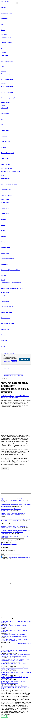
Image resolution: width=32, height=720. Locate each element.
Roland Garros (5, 130)
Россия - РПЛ (5, 202)
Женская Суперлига (7, 79)
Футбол (3, 199)
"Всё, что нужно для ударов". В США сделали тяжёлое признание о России (14, 526)
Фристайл (4, 340)
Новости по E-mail (9, 686)
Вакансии (24, 686)
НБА (2, 48)
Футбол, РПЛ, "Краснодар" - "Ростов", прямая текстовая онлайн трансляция (14, 639)
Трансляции (4, 18)
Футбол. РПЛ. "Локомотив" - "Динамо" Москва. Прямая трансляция (14, 668)
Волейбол (3, 71)
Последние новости (6, 13)
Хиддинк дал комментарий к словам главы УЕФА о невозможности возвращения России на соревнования (15, 532)
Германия (3, 236)
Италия (3, 230)
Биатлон (3, 52)
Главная (3, 7)
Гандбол (3, 83)
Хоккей (3, 280)
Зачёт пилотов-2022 (6, 178)
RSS (2, 686)
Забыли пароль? (13, 557)
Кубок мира (4, 55)
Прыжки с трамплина (7, 323)
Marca (8, 432)
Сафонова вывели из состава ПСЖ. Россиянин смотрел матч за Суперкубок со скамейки (14, 499)
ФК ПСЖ (22, 396)
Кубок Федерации (6, 164)
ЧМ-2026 (3, 275)
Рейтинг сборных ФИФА (8, 258)
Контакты (3, 687)
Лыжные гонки (5, 102)
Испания (3, 219)
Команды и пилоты (6, 195)
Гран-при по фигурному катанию (10, 171)
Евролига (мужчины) (7, 42)
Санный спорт (5, 329)
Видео (2, 24)
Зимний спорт (5, 292)
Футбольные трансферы (12, 397)
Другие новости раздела (24, 643)
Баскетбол (4, 34)
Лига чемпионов (5, 247)
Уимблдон (4, 136)
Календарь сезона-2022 (7, 189)
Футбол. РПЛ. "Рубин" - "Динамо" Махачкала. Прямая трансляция (13, 682)
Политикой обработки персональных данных (10, 361)
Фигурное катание (6, 168)
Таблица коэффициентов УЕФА (10, 270)
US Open (3, 147)
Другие (3, 346)
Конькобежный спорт (7, 306)
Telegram (17, 686)
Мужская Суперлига (7, 73)
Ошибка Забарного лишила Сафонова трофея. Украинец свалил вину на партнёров (13, 514)
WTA (2, 124)
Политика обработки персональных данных (15, 688)
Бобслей (3, 295)
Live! (7, 199)
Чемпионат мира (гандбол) (8, 97)
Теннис (3, 105)
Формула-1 (4, 175)
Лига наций (4, 264)
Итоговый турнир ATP (7, 153)
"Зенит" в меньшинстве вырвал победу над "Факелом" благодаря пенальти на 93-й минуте (14, 635)
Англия (3, 225)
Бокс (2, 66)
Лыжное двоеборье (6, 312)
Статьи (3, 30)
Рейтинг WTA (5, 113)
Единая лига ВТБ (6, 37)
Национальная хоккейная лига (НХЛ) (12, 288)
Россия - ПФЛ (5, 213)
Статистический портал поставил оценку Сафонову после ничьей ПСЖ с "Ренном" (15, 519)
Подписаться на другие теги (8, 544)
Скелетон (3, 335)
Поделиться (5, 468)
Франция (3, 242)
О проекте (20, 687)
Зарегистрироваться (24, 557)
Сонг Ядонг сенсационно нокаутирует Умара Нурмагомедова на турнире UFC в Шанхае (15, 659)
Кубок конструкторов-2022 (9, 184)
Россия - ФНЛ (5, 208)
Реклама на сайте (11, 687)
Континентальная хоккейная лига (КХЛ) (13, 282)
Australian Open (5, 141)
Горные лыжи (5, 301)
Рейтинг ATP (4, 108)
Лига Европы (5, 253)
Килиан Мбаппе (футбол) (12, 396)
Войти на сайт (5, 1)
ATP (2, 119)
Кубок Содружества (7, 61)
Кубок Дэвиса (5, 158)
